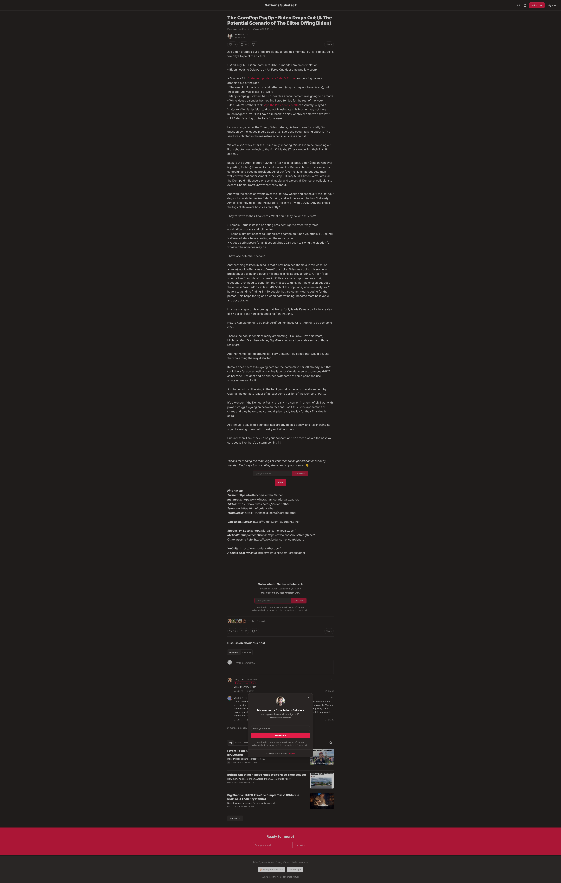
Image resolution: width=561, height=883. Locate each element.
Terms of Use (294, 742)
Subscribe (280, 735)
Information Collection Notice (279, 745)
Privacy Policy (302, 745)
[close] (308, 697)
